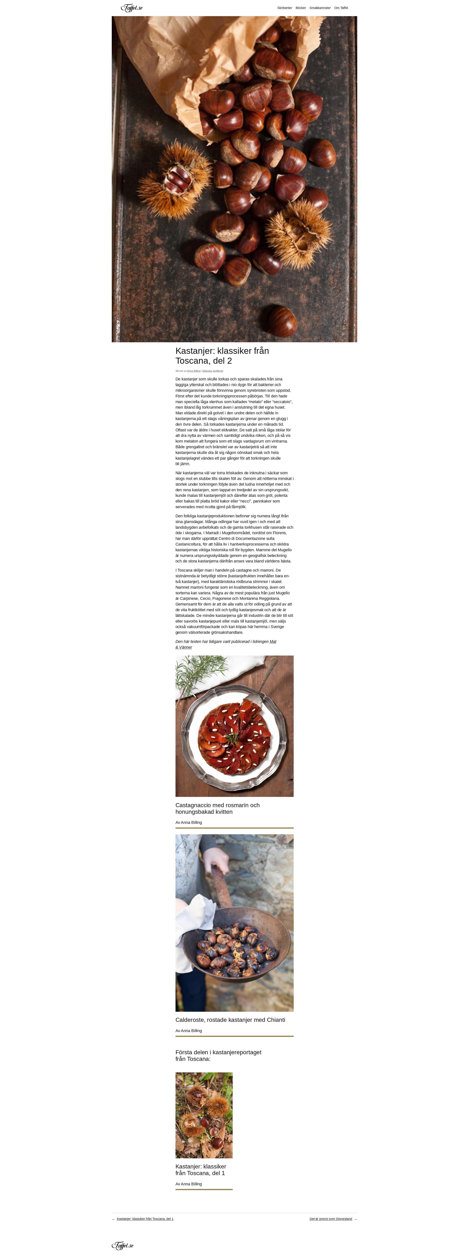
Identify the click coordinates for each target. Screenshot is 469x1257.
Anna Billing (193, 370)
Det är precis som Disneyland (331, 1219)
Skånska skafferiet (212, 370)
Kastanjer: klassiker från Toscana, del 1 (145, 1219)
